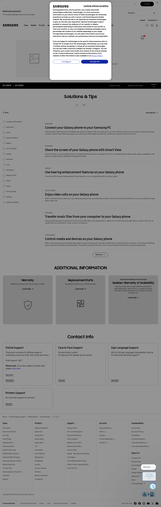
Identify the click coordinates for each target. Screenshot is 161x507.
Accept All (94, 62)
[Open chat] (152, 486)
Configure (66, 62)
